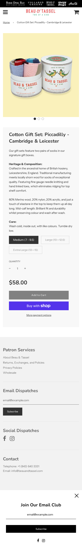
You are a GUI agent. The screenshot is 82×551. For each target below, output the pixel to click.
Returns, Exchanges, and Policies (23, 362)
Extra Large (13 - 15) (25, 250)
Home (6, 22)
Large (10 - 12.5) (55, 240)
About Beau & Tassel (16, 357)
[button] (35, 119)
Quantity (14, 261)
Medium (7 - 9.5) (23, 240)
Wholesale (9, 372)
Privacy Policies (12, 368)
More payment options (38, 315)
